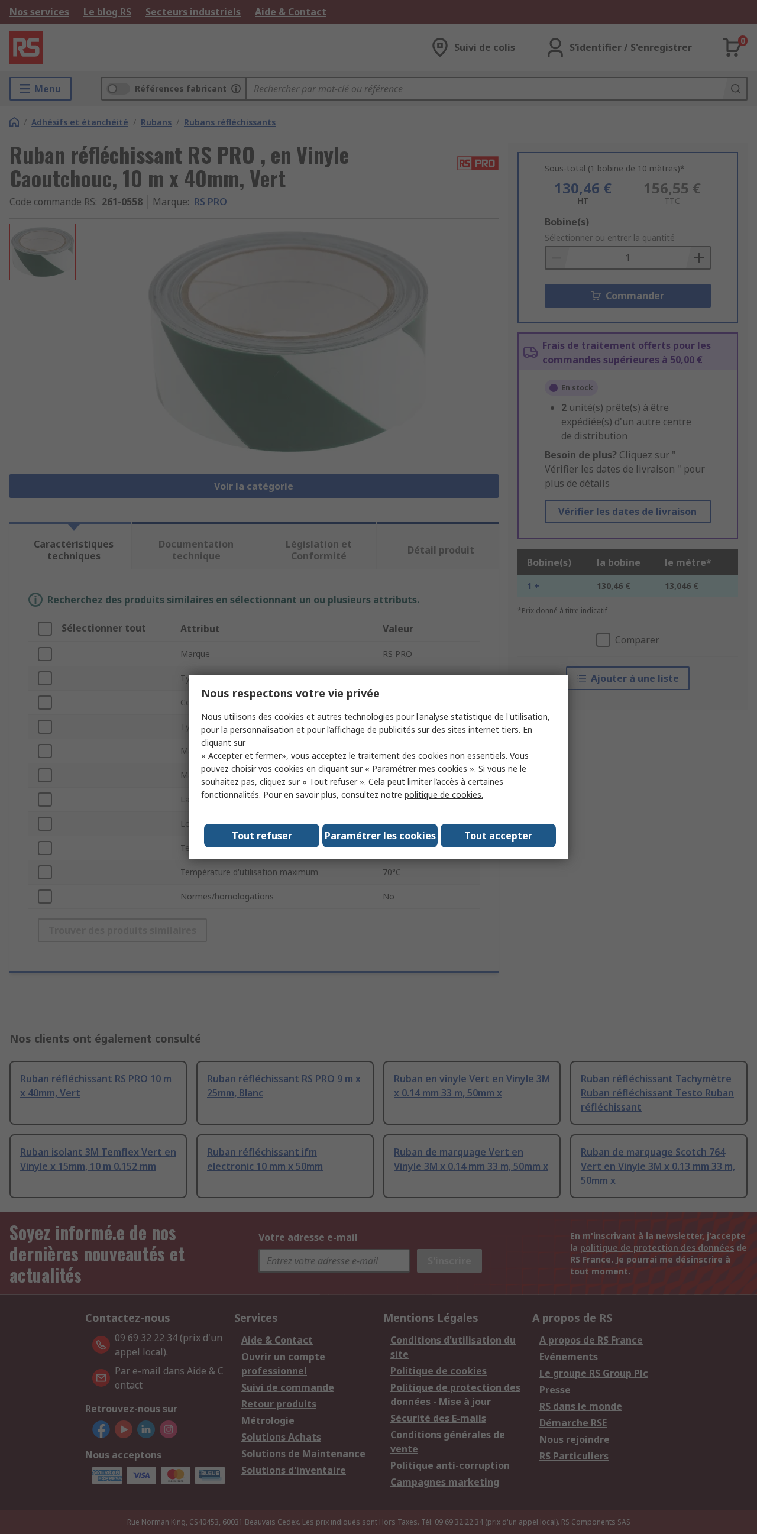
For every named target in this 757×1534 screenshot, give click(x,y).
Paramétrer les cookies (380, 835)
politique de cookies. (444, 794)
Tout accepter (498, 835)
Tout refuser (262, 835)
